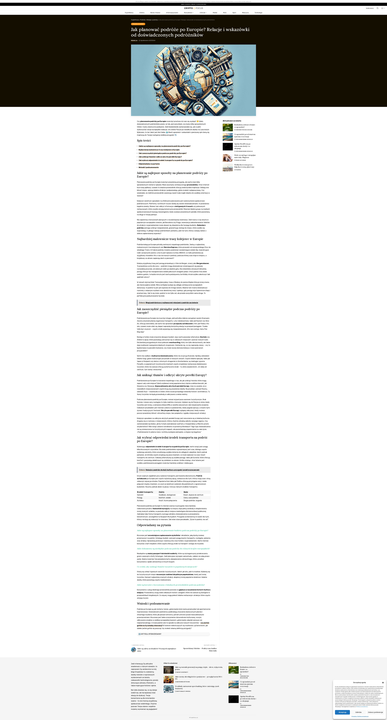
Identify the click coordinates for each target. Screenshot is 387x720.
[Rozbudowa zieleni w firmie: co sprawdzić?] (228, 127)
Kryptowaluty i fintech (183, 691)
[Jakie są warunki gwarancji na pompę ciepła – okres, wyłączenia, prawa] (169, 670)
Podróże (238, 170)
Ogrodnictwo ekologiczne (244, 130)
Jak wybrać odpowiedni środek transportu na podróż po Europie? (166, 160)
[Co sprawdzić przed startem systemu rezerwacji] (228, 137)
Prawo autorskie (241, 160)
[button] (383, 683)
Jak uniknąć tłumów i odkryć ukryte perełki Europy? (160, 157)
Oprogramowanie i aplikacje (244, 139)
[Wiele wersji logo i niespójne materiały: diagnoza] (228, 158)
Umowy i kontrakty (182, 672)
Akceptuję (342, 712)
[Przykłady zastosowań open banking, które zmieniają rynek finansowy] (169, 689)
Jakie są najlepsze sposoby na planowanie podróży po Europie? (164, 146)
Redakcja (134, 40)
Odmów (358, 712)
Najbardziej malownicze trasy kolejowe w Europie (159, 150)
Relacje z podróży (138, 23)
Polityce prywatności (362, 706)
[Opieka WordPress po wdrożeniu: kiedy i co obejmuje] (228, 146)
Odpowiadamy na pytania (149, 164)
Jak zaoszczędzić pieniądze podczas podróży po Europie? (163, 153)
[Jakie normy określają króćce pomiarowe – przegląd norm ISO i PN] (169, 679)
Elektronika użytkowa (183, 682)
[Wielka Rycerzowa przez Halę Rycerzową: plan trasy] (228, 167)
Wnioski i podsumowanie (149, 167)
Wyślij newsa (369, 8)
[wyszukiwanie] (377, 8)
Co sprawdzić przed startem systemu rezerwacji (247, 684)
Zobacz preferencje (375, 712)
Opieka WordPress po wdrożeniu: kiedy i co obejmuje (242, 146)
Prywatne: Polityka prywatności (360, 716)
